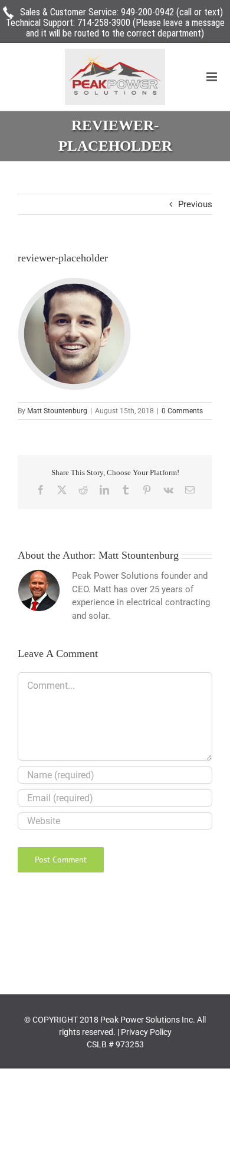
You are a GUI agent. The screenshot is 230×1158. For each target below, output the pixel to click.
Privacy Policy (146, 1032)
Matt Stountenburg (57, 411)
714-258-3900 (103, 22)
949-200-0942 (147, 12)
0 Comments (182, 411)
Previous (195, 204)
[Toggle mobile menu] (212, 77)
